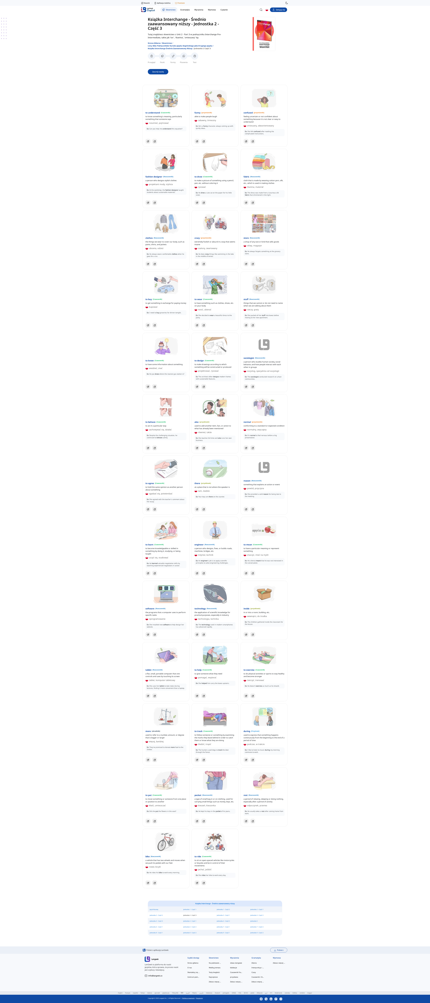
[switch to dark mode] (286, 3)
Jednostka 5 (254, 921)
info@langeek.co (155, 975)
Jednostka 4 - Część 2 (223, 921)
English (120, 993)
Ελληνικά (259, 993)
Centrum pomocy (193, 977)
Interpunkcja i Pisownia (258, 968)
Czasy (254, 972)
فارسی (201, 993)
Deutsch (217, 993)
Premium (181, 3)
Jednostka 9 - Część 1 (223, 933)
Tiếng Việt (175, 993)
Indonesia (209, 993)
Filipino (194, 993)
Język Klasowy (154, 909)
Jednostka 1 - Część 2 (223, 909)
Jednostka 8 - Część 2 (189, 933)
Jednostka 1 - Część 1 (189, 909)
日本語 (234, 993)
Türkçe (143, 993)
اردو (266, 993)
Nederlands (278, 993)
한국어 (246, 993)
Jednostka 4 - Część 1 (189, 921)
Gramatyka (256, 958)
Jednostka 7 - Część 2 (256, 927)
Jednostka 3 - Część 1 (223, 915)
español (135, 993)
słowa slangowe (236, 963)
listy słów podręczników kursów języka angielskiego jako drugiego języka (180, 46)
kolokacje (233, 968)
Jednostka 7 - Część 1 (223, 927)
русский (157, 993)
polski (252, 993)
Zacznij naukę (158, 71)
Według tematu (214, 968)
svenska (287, 993)
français (127, 993)
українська (165, 993)
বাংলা (271, 993)
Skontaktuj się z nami (193, 972)
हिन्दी (182, 993)
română (302, 993)
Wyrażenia (234, 958)
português (226, 993)
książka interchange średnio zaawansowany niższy (170, 48)
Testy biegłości (214, 972)
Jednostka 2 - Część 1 (256, 909)
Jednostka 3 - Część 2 (256, 915)
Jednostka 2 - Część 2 (156, 915)
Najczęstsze (213, 977)
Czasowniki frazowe (236, 972)
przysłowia (234, 977)
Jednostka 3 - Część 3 (156, 921)
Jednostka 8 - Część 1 (156, 933)
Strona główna (154, 43)
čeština (294, 993)
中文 (240, 993)
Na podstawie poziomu (215, 963)
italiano (149, 993)
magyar (309, 993)
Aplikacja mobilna (163, 3)
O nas (189, 968)
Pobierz (280, 950)
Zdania (254, 963)
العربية (188, 993)
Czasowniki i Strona (258, 977)
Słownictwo (167, 43)
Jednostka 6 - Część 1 (156, 927)
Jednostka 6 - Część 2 (189, 927)
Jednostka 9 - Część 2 (256, 933)
